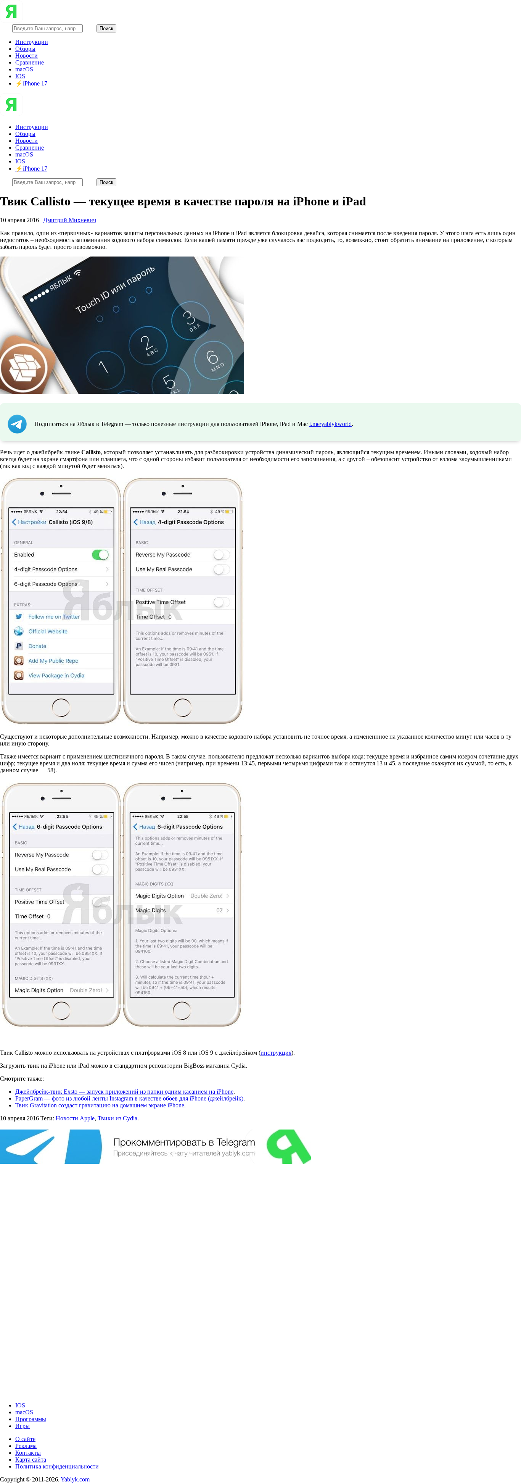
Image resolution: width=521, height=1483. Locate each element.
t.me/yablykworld (330, 424)
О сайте (25, 1439)
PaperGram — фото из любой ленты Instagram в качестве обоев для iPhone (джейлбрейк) (129, 1098)
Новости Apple (75, 1118)
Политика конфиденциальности (57, 1466)
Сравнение (29, 62)
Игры (22, 1426)
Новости (26, 55)
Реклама (26, 1446)
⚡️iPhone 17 (31, 83)
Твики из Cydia (117, 1118)
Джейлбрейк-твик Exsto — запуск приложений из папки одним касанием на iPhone (124, 1091)
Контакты (28, 1452)
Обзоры (25, 48)
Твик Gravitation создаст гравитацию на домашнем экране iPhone (99, 1105)
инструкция (275, 1052)
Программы (30, 1419)
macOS (24, 69)
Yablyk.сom (75, 1479)
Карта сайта (30, 1459)
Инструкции (31, 42)
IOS (20, 76)
